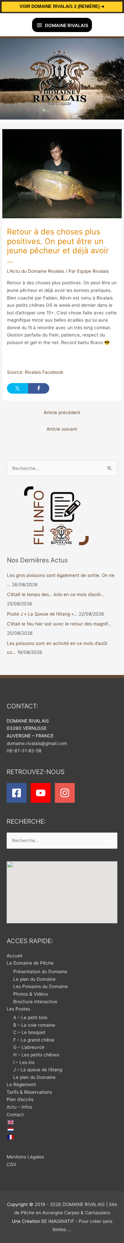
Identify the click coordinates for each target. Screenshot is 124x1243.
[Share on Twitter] (17, 388)
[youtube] (42, 793)
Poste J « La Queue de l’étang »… (42, 614)
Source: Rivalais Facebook (35, 372)
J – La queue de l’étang (37, 1069)
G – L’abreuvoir (29, 1047)
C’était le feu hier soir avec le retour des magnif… (59, 623)
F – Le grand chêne (33, 1040)
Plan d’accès (20, 1099)
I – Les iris (23, 1062)
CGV (11, 1164)
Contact (15, 1114)
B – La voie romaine (34, 1025)
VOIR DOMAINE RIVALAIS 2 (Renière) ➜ (62, 6)
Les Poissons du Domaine (40, 986)
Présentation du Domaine (40, 971)
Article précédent (62, 412)
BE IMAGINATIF (57, 1221)
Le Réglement (21, 1084)
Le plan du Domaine (34, 979)
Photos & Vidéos (30, 994)
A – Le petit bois (30, 1017)
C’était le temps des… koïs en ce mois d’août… (55, 594)
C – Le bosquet (29, 1032)
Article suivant (62, 429)
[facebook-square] (18, 793)
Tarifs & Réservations (29, 1092)
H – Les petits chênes (36, 1054)
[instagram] (66, 793)
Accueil (14, 955)
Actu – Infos (19, 1107)
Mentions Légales (25, 1156)
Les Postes (18, 1009)
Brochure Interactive (35, 1001)
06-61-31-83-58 (24, 750)
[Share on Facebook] (38, 388)
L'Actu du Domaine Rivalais (35, 271)
